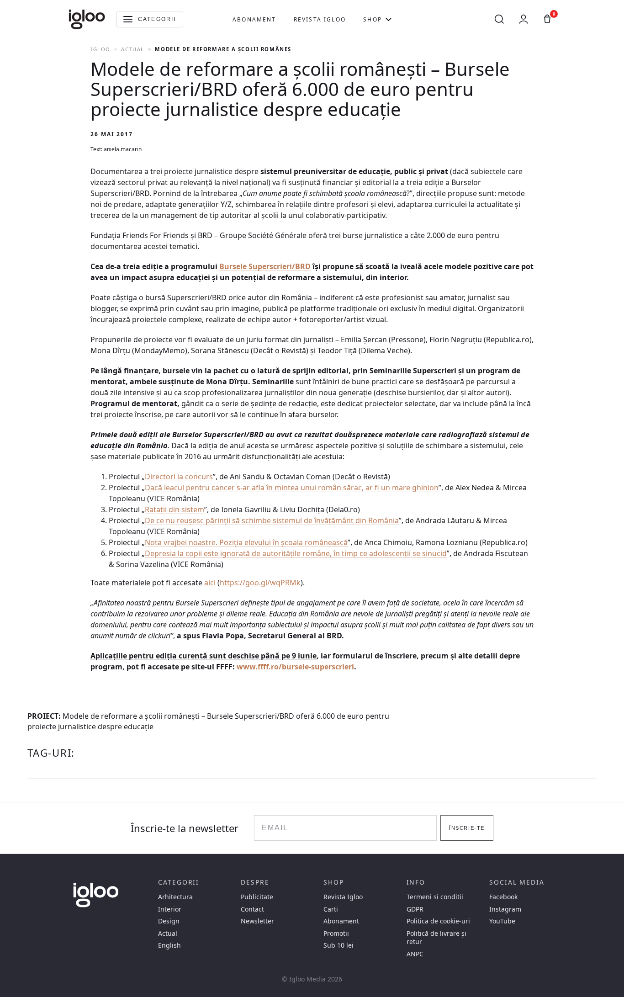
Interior (169, 909)
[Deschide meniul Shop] (388, 19)
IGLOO (100, 49)
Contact (252, 909)
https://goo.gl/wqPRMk (260, 583)
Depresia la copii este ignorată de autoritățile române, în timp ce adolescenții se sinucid (296, 553)
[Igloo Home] (87, 19)
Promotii (336, 933)
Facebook (503, 897)
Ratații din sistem (174, 509)
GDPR (415, 909)
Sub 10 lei (338, 945)
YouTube (502, 921)
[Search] (499, 19)
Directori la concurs (179, 477)
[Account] (523, 19)
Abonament (254, 19)
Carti (330, 909)
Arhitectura (175, 897)
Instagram (505, 909)
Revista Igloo (320, 19)
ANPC (415, 954)
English (169, 945)
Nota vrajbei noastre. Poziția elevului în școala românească (246, 542)
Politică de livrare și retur (436, 937)
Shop (372, 19)
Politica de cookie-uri (438, 921)
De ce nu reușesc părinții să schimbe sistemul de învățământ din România (272, 520)
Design (169, 921)
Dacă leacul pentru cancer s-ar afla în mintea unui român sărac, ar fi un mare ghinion (292, 488)
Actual (132, 49)
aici (210, 583)
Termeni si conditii (435, 897)
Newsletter (257, 921)
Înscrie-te (467, 828)
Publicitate (257, 897)
